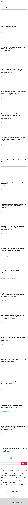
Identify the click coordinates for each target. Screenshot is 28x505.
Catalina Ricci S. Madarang (6, 385)
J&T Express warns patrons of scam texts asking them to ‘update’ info (14, 471)
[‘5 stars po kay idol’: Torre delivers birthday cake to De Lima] (14, 151)
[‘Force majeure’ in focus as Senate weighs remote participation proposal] (14, 83)
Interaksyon (3, 140)
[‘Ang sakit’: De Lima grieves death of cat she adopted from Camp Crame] (14, 39)
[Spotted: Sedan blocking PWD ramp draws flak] (14, 262)
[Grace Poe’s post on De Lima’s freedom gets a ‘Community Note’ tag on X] (14, 418)
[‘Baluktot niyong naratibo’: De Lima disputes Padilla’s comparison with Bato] (14, 61)
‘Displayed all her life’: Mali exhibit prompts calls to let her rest (14, 485)
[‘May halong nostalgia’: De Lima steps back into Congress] (14, 173)
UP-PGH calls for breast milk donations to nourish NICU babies (13, 478)
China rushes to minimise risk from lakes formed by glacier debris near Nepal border (12, 481)
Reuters (2, 340)
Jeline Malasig (4, 28)
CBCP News (3, 451)
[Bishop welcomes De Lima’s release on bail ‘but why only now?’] (14, 440)
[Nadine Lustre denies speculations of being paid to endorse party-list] (14, 240)
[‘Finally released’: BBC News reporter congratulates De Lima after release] (14, 396)
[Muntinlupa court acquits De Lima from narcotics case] (14, 329)
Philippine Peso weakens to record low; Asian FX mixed (13, 487)
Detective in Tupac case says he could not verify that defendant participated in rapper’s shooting (13, 474)
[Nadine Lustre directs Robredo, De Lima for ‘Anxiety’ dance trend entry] (14, 218)
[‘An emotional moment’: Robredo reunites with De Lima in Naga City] (14, 373)
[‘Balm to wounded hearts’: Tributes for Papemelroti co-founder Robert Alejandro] (14, 307)
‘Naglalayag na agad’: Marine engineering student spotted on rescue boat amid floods (12, 490)
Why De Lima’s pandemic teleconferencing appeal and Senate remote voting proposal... (14, 115)
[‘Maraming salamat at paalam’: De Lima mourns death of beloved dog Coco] (14, 129)
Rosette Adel (4, 207)
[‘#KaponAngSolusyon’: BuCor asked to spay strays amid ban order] (14, 351)
